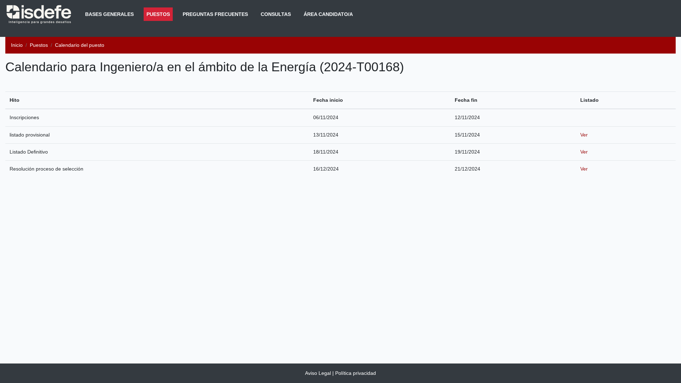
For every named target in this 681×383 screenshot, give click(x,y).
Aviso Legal (318, 373)
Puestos (159, 14)
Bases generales (109, 14)
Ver (584, 135)
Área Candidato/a (328, 14)
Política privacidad (355, 373)
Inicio (17, 45)
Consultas (276, 14)
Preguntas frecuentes (215, 14)
